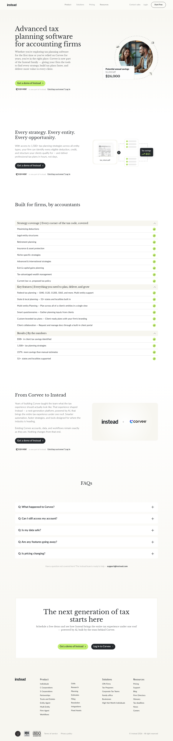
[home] (11, 5)
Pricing (92, 5)
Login (146, 5)
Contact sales (134, 5)
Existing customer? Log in (59, 89)
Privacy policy (66, 734)
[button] (68, 4)
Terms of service (51, 734)
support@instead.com (117, 566)
